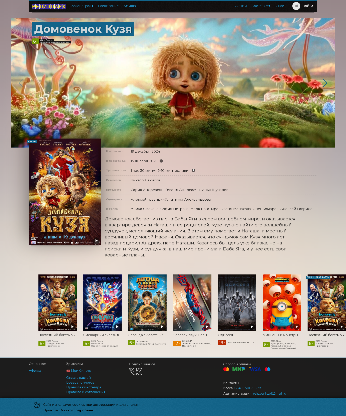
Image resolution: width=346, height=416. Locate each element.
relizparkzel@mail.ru (269, 393)
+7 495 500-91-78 (247, 388)
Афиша (130, 6)
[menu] (177, 6)
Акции (241, 6)
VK (135, 371)
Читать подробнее (77, 410)
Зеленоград (81, 6)
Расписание (108, 6)
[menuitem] (82, 6)
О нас (279, 6)
